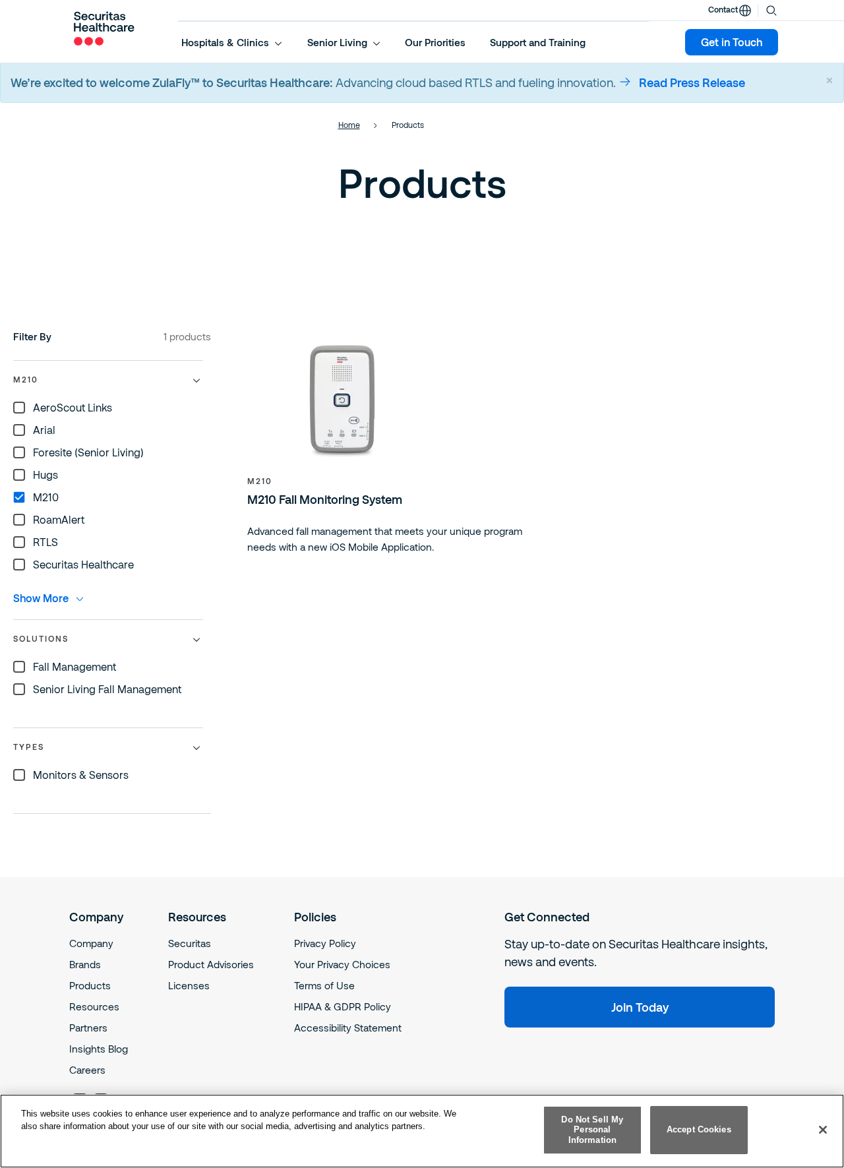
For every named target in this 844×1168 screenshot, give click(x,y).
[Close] (822, 1129)
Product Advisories (211, 964)
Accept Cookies (699, 1130)
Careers (87, 1070)
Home (349, 124)
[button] (232, 42)
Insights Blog (98, 1049)
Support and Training (538, 42)
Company (91, 943)
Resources (94, 1006)
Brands (85, 964)
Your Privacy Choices (342, 964)
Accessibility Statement (348, 1027)
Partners (88, 1027)
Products (90, 985)
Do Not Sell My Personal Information (592, 1130)
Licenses (189, 985)
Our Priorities (435, 42)
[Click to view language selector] (745, 10)
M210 (259, 480)
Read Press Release (692, 82)
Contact (723, 9)
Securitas (189, 943)
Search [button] (771, 9)
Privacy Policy (325, 943)
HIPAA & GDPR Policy (342, 1006)
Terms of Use (324, 985)
